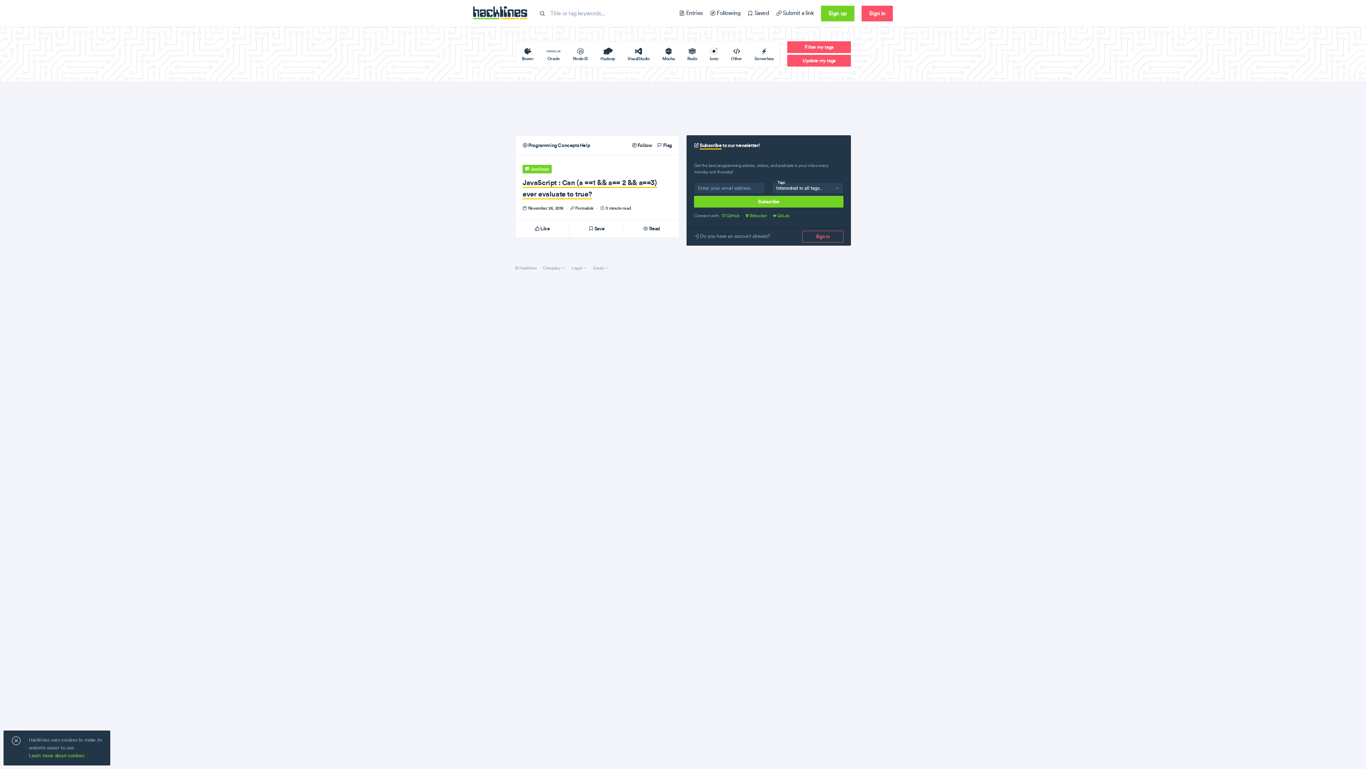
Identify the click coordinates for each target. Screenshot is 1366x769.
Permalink (585, 208)
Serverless (764, 58)
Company (552, 268)
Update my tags (819, 60)
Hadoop (607, 58)
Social (598, 268)
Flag (667, 145)
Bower (528, 58)
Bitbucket (758, 215)
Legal (577, 268)
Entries (694, 13)
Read (654, 228)
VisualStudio (639, 58)
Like (545, 228)
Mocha (668, 58)
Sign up (837, 13)
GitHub (732, 215)
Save (598, 228)
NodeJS (580, 58)
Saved (761, 13)
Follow (644, 145)
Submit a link (798, 13)
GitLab (782, 215)
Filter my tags (819, 47)
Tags (781, 182)
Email (703, 189)
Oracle (553, 58)
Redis (692, 58)
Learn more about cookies (56, 756)
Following (727, 13)
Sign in (877, 13)
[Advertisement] (683, 109)
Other (736, 58)
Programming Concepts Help (559, 145)
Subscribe (768, 201)
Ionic (714, 58)
